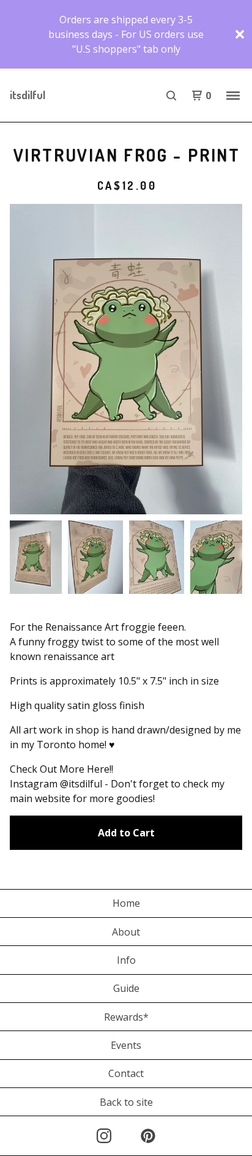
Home (126, 903)
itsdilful (27, 95)
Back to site (126, 1102)
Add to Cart (126, 832)
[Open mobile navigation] (233, 95)
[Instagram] (104, 1136)
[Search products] (171, 95)
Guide (126, 988)
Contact (126, 1073)
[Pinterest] (148, 1136)
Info (126, 960)
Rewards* (126, 1017)
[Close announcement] (240, 34)
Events (126, 1045)
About (126, 932)
